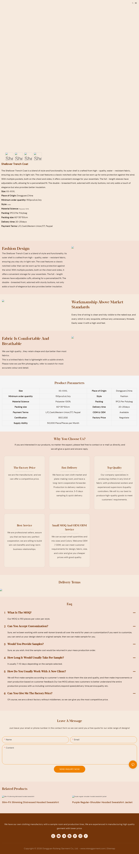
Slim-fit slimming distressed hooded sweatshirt (30, 802)
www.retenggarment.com (92, 848)
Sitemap (111, 848)
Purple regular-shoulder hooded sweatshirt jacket (102, 802)
